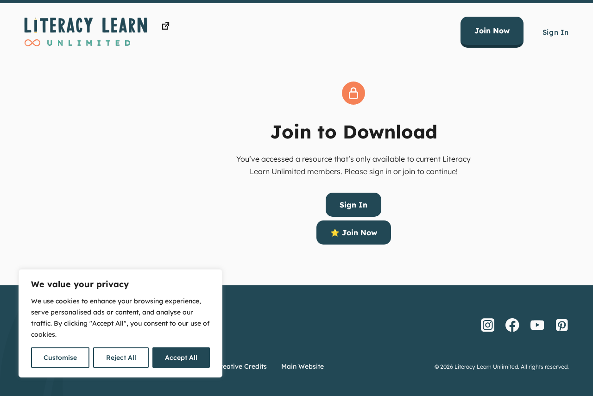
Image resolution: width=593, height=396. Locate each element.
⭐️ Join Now (353, 232)
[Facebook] (512, 325)
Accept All (181, 357)
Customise (60, 357)
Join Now (492, 30)
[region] (120, 323)
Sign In (556, 32)
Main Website (302, 366)
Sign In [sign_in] (353, 204)
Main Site (188, 26)
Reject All (121, 357)
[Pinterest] (562, 325)
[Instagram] (488, 325)
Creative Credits (241, 366)
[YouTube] (537, 325)
